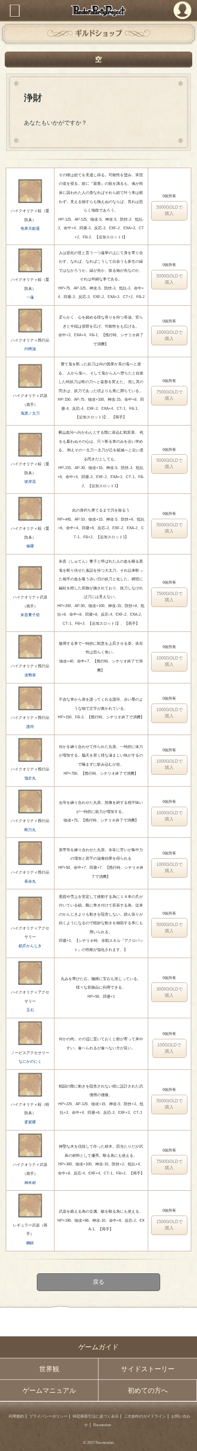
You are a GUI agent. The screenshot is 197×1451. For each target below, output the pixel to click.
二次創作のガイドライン (145, 1416)
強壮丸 (30, 778)
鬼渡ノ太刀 (30, 413)
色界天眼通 (30, 228)
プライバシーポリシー (48, 1416)
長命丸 (30, 881)
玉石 (30, 1010)
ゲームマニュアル (49, 1390)
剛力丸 (30, 830)
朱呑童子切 (30, 615)
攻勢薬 (30, 675)
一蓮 (30, 297)
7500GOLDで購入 (169, 395)
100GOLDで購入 (169, 1048)
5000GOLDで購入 (169, 210)
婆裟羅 (30, 1122)
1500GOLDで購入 (169, 1224)
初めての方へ (148, 1390)
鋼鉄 (30, 1243)
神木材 (30, 1183)
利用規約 (16, 1416)
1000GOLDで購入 (169, 335)
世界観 (49, 1369)
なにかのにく (30, 1061)
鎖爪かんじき (30, 946)
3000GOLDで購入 (169, 992)
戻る (98, 1282)
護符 (30, 727)
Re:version (102, 1425)
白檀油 (30, 349)
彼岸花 (30, 482)
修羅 (30, 546)
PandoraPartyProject (98, 10)
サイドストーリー (148, 1369)
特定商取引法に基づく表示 (96, 1416)
